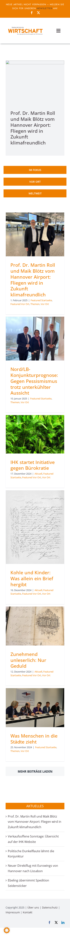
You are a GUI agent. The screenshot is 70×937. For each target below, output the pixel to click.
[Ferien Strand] (25, 27)
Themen (35, 304)
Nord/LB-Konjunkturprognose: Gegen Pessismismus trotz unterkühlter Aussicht (34, 381)
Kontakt (27, 912)
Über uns (33, 907)
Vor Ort (45, 304)
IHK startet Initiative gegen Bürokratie (32, 465)
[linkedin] (62, 922)
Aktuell (38, 473)
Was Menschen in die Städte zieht (33, 739)
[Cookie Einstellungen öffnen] (7, 932)
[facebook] (31, 12)
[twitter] (38, 12)
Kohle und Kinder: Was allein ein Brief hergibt (31, 578)
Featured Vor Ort (19, 304)
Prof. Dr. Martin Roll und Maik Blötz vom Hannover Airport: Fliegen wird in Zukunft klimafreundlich (32, 128)
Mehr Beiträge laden (35, 771)
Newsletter (44, 8)
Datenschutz (50, 907)
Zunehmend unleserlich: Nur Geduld (28, 660)
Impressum (13, 912)
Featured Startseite (41, 300)
